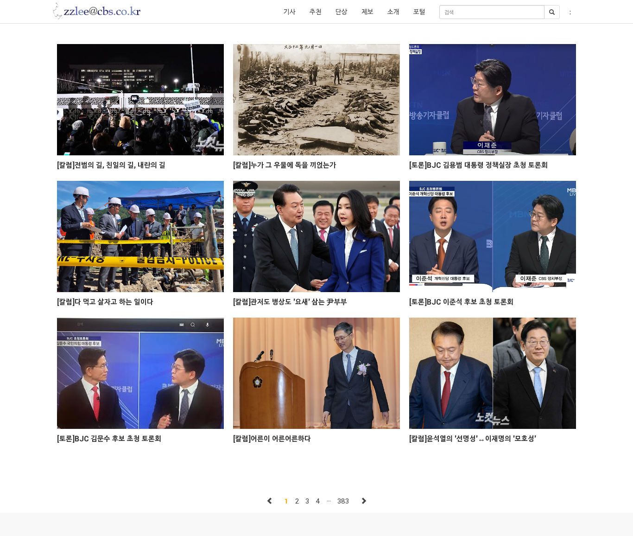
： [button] (570, 11)
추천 (316, 11)
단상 (341, 11)
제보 (367, 11)
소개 (393, 11)
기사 (290, 11)
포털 (419, 11)
